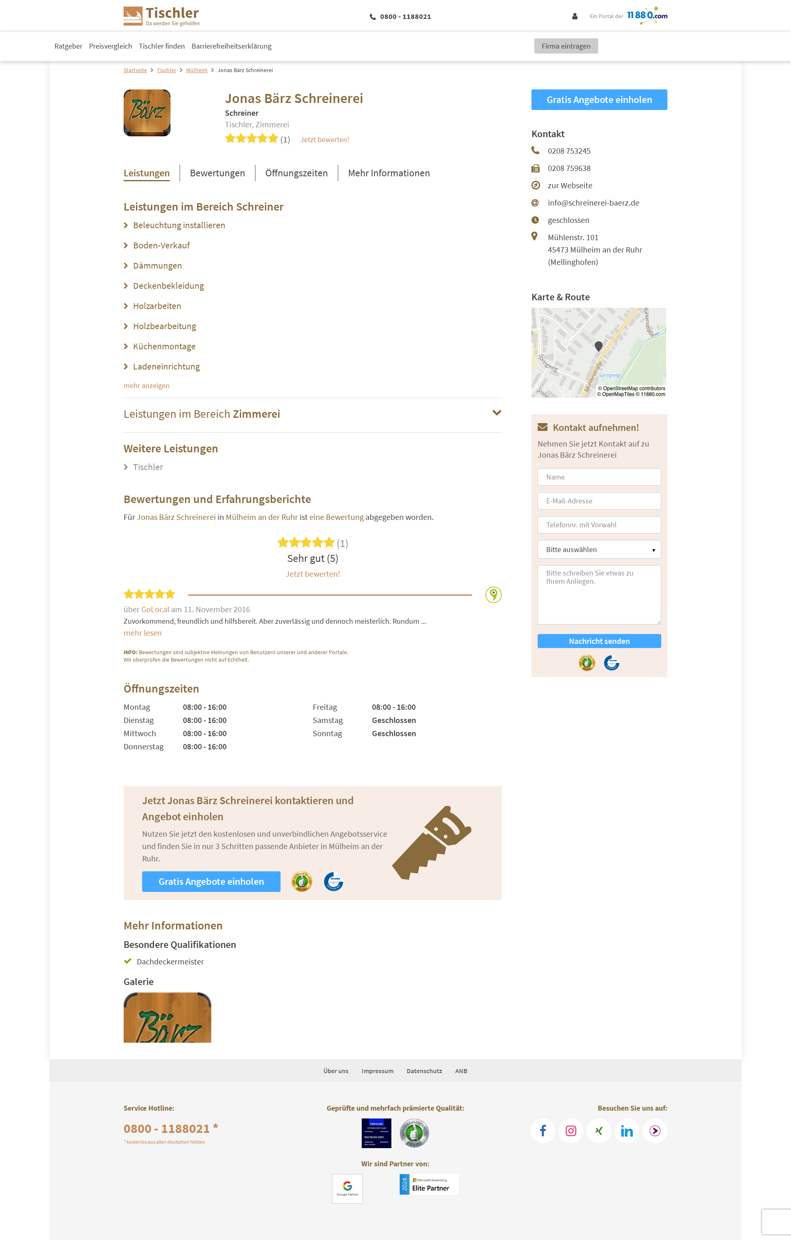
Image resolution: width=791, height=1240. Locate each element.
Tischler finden (162, 46)
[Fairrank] (655, 1130)
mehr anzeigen (147, 385)
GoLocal (156, 609)
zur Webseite (570, 185)
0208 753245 (569, 150)
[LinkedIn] (627, 1130)
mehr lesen (143, 632)
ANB (461, 1071)
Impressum (377, 1071)
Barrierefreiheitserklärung (231, 46)
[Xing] (599, 1130)
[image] (167, 1017)
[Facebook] (543, 1130)
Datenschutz (424, 1071)
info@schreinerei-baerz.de (593, 202)
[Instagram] (571, 1130)
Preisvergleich (110, 46)
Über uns (336, 1071)
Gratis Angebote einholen (211, 881)
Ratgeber (68, 46)
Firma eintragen (566, 46)
